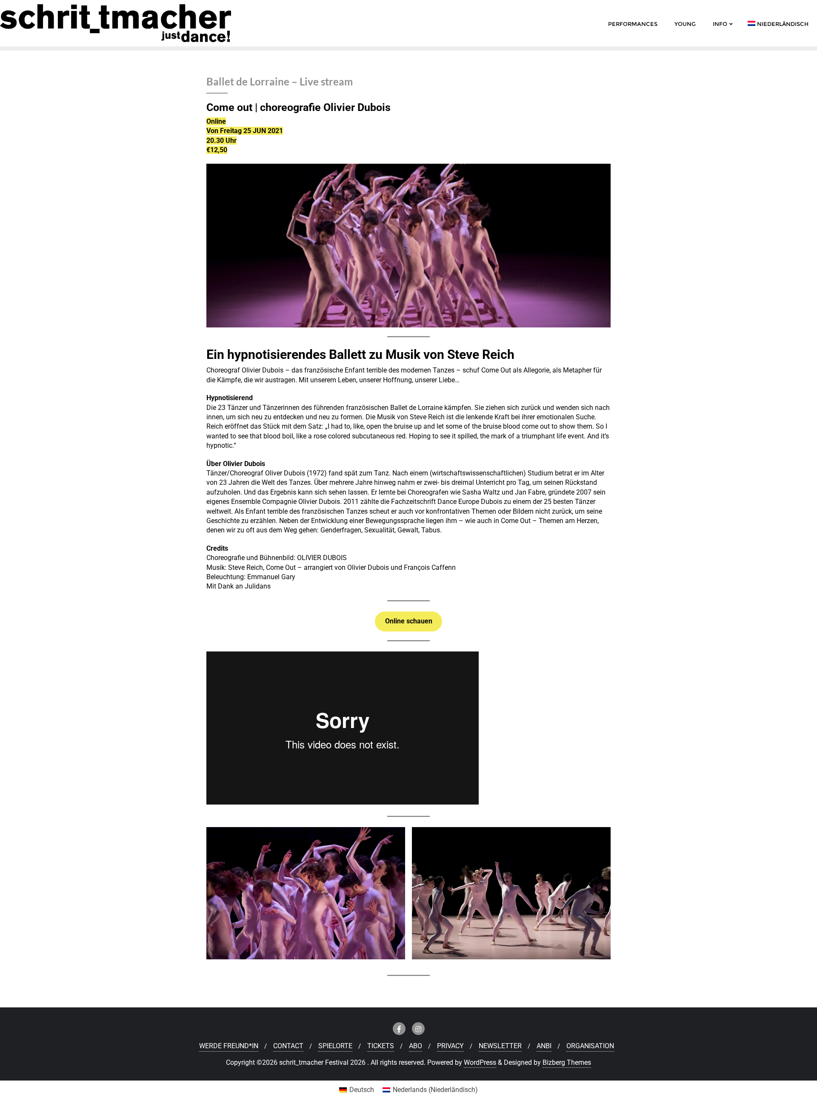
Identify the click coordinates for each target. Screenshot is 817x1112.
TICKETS (380, 1046)
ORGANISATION (590, 1046)
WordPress (480, 1062)
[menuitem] (356, 1090)
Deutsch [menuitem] (361, 1090)
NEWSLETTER (500, 1046)
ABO (415, 1046)
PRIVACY (450, 1046)
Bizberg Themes (567, 1062)
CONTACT (288, 1046)
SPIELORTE (335, 1046)
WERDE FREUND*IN (228, 1046)
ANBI (544, 1046)
